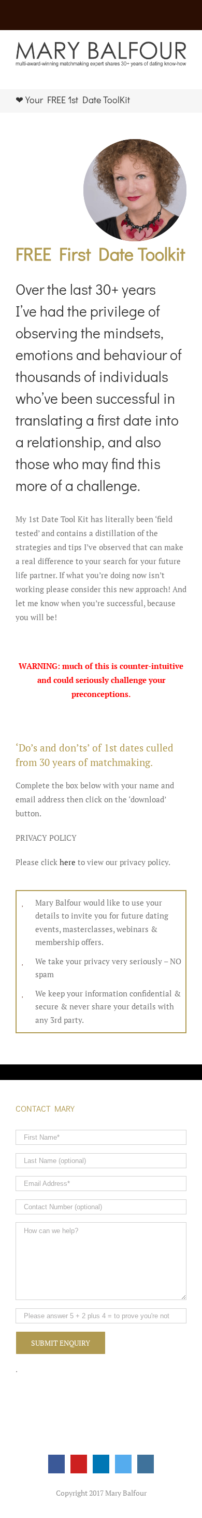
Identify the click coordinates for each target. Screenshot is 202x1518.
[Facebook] (56, 1464)
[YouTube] (78, 1464)
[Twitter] (123, 1464)
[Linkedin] (101, 1464)
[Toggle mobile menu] (182, 72)
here (68, 862)
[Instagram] (145, 1464)
